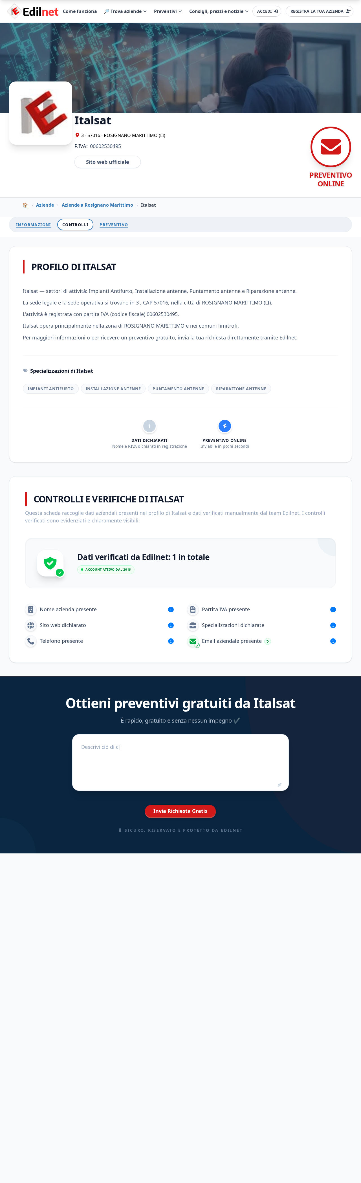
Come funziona (80, 11)
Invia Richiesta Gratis (180, 810)
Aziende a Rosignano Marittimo (97, 205)
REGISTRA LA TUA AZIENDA (317, 11)
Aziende (45, 205)
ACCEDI (264, 11)
